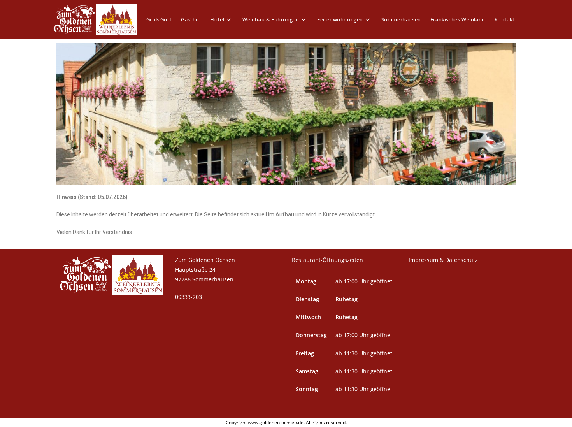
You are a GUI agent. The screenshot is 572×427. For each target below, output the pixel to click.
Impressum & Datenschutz (443, 260)
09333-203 (188, 296)
